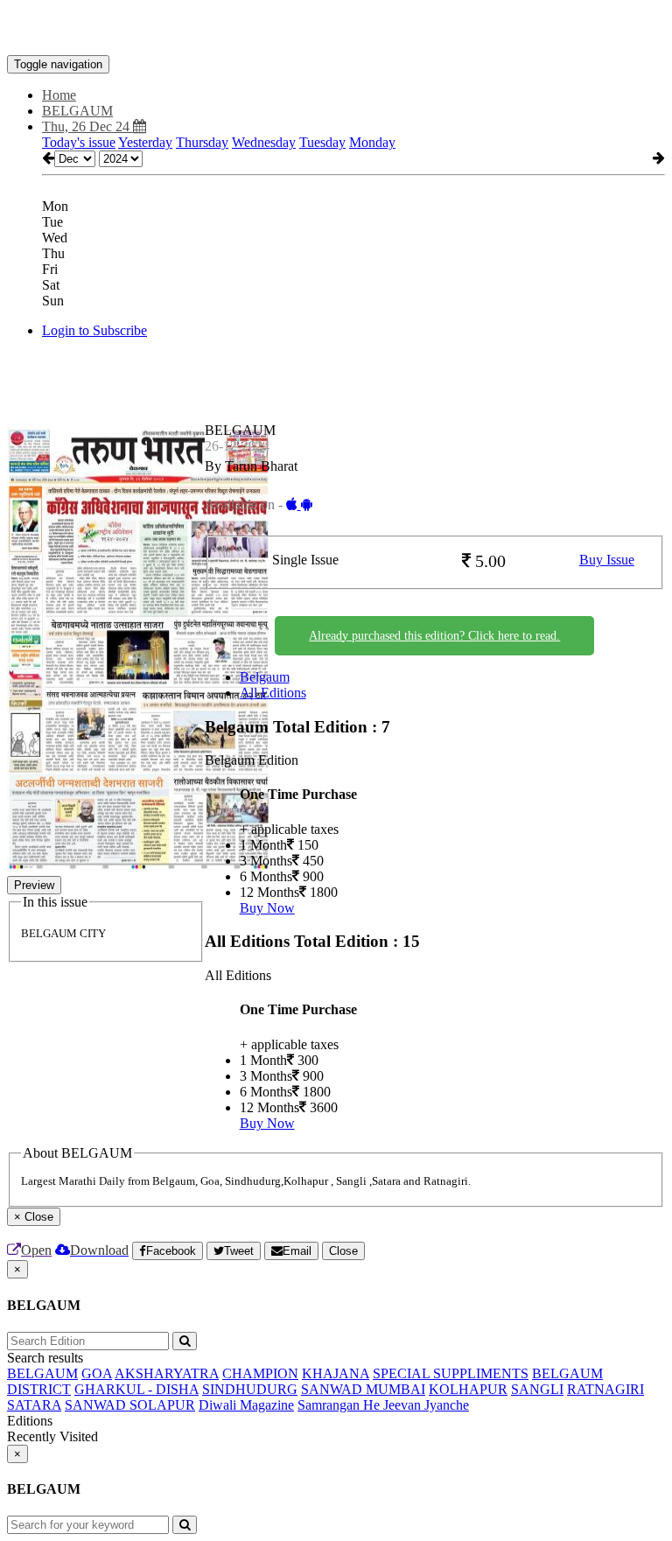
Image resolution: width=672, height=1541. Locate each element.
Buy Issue (606, 559)
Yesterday (145, 142)
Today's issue (79, 142)
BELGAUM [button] (77, 110)
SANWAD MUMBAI (363, 1389)
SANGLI (537, 1389)
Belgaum (265, 676)
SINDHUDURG (250, 1389)
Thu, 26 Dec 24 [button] (87, 126)
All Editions (273, 692)
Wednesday (264, 142)
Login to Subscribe (94, 330)
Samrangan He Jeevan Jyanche (383, 1404)
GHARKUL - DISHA (136, 1389)
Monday (372, 142)
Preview (34, 885)
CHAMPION (260, 1373)
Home (59, 95)
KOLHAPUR (468, 1389)
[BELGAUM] (336, 29)
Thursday (202, 142)
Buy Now (267, 907)
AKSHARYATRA (167, 1373)
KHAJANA (335, 1373)
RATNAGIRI (605, 1389)
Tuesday (322, 142)
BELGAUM (42, 1373)
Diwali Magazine (246, 1404)
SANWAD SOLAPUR (130, 1404)
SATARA (34, 1404)
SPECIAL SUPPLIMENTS (450, 1373)
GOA (96, 1373)
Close (343, 1250)
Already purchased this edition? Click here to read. (434, 635)
